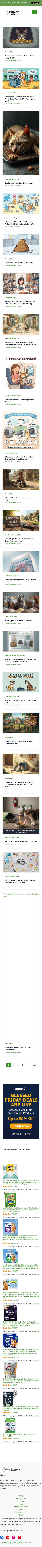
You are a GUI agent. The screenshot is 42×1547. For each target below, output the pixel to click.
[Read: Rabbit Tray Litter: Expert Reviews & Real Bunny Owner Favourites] (21, 520)
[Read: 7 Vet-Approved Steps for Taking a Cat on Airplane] (21, 373)
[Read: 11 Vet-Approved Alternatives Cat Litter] (21, 602)
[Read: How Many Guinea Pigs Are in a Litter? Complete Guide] (21, 966)
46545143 (14, 1243)
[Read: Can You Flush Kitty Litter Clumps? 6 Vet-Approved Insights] (21, 723)
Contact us (21, 1501)
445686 (14, 1385)
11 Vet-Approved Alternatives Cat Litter (18, 621)
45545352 (14, 1300)
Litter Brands (9, 218)
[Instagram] (13, 1537)
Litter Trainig (9, 453)
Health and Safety (10, 179)
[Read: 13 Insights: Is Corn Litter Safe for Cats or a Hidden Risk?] (21, 37)
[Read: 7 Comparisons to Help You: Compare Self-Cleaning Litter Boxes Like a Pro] (21, 430)
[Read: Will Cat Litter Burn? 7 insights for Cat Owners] (21, 815)
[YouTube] (7, 1537)
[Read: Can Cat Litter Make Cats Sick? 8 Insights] (21, 143)
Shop (21, 1515)
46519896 (14, 1328)
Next (35, 1065)
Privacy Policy (21, 1499)
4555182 (14, 1186)
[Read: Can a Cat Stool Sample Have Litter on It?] (21, 244)
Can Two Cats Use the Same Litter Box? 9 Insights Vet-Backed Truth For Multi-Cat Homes (19, 784)
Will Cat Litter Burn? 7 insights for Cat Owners (21, 841)
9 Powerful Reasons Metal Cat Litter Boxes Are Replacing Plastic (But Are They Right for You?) (20, 99)
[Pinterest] (19, 1537)
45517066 (14, 1438)
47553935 (14, 1271)
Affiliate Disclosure (21, 1507)
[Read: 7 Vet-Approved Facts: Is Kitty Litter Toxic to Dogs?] (21, 682)
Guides (7, 52)
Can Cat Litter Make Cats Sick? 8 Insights (19, 183)
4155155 (14, 1413)
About (21, 1504)
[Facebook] (2, 1537)
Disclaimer (21, 1510)
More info (35, 1189)
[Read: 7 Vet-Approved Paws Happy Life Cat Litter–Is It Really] (21, 561)
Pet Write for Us (21, 1512)
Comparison (9, 93)
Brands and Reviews (11, 395)
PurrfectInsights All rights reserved (14, 1542)
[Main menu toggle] (34, 12)
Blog (11, 52)
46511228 (14, 1357)
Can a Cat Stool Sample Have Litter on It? (19, 263)
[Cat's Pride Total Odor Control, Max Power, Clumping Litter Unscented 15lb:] (10, 1425)
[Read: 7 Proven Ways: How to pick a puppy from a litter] (21, 480)
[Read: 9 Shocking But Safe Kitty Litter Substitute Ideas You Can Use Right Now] (21, 862)
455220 (14, 1214)
